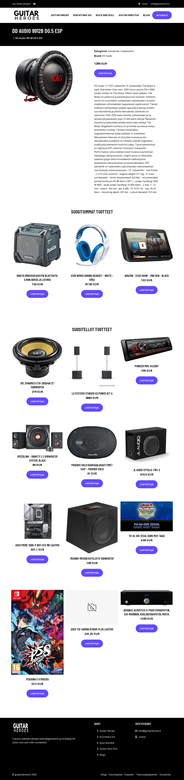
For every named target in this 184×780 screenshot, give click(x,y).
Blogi (146, 15)
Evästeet (129, 774)
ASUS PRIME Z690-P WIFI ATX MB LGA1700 (37, 545)
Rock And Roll (105, 15)
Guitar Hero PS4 (129, 15)
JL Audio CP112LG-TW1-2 (146, 470)
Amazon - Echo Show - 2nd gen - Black (147, 275)
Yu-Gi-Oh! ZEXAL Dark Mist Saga (147, 536)
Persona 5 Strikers (37, 679)
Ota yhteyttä (115, 774)
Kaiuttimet (113, 51)
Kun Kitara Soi (82, 15)
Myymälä (162, 15)
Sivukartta (165, 774)
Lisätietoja (105, 73)
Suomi (145, 3)
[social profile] (34, 4)
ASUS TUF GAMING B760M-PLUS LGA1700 (92, 629)
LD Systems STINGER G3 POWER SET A (92, 393)
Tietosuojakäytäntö (146, 774)
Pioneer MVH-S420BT (147, 366)
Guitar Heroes (60, 15)
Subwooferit (127, 51)
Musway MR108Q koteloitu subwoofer (92, 558)
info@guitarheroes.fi (160, 3)
